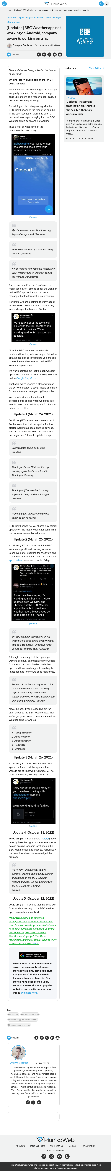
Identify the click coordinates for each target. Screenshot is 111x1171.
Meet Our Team (37, 1145)
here (35, 943)
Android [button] (12, 17)
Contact (72, 1145)
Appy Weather (22, 740)
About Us (20, 1145)
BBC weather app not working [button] (19, 1025)
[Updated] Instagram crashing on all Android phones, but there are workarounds (80, 108)
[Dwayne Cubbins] (33, 1052)
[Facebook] (43, 1156)
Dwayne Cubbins (22, 45)
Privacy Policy (88, 1145)
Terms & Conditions (55, 1150)
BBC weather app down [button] (30, 1014)
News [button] (48, 17)
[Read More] (84, 86)
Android (72, 97)
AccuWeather (22, 736)
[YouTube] (59, 1156)
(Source (33, 623)
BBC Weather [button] (13, 1014)
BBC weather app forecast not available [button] (22, 1019)
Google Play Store (26, 378)
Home (9, 10)
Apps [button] (21, 17)
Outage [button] (57, 17)
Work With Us (56, 1145)
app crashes (15, 560)
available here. (29, 992)
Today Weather (23, 732)
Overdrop (19, 749)
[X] (51, 1156)
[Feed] (67, 1156)
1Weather (19, 744)
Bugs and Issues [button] (34, 17)
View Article (95, 68)
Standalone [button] (14, 22)
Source (33, 217)
